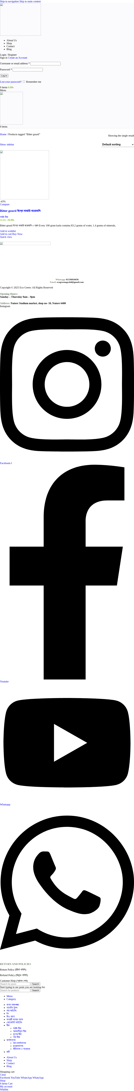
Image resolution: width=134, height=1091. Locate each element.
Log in (4, 75)
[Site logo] (20, 34)
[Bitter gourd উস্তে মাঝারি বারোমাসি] (24, 198)
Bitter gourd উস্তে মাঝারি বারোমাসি (20, 210)
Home (3, 134)
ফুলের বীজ (17, 1034)
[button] (6, 234)
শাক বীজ (16, 1037)
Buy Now (17, 234)
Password (6, 69)
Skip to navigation (9, 1)
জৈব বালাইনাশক (19, 1043)
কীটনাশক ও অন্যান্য (21, 1048)
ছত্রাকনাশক (18, 1046)
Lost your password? (11, 81)
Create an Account (17, 57)
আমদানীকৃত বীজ (19, 1031)
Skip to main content (30, 1)
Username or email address (15, 63)
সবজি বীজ (4, 217)
